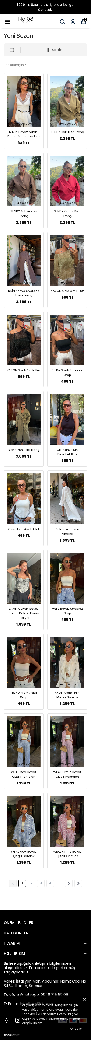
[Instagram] (18, 1020)
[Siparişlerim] (73, 22)
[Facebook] (6, 1020)
